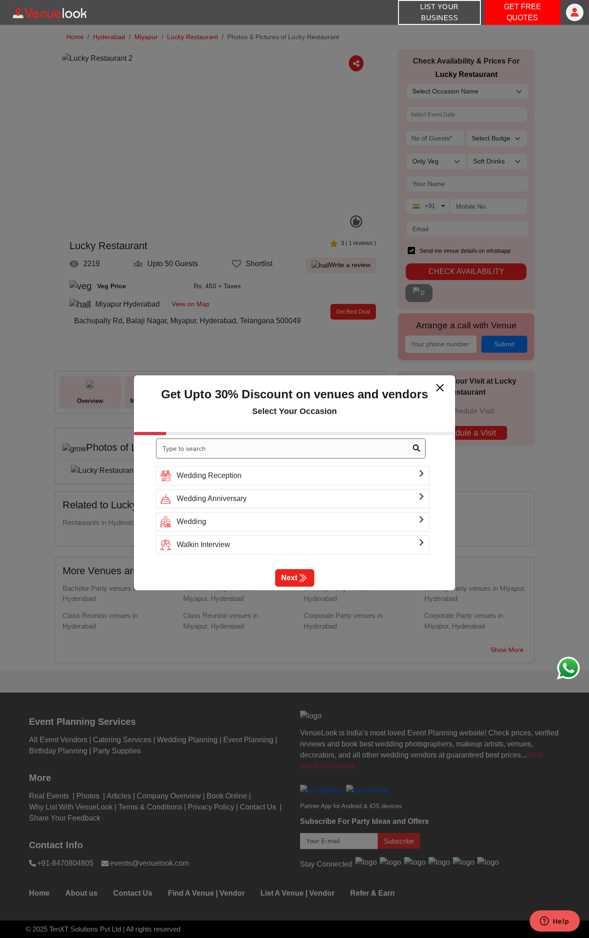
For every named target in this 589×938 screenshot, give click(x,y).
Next (289, 578)
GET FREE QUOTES (522, 12)
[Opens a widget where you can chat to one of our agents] (554, 921)
